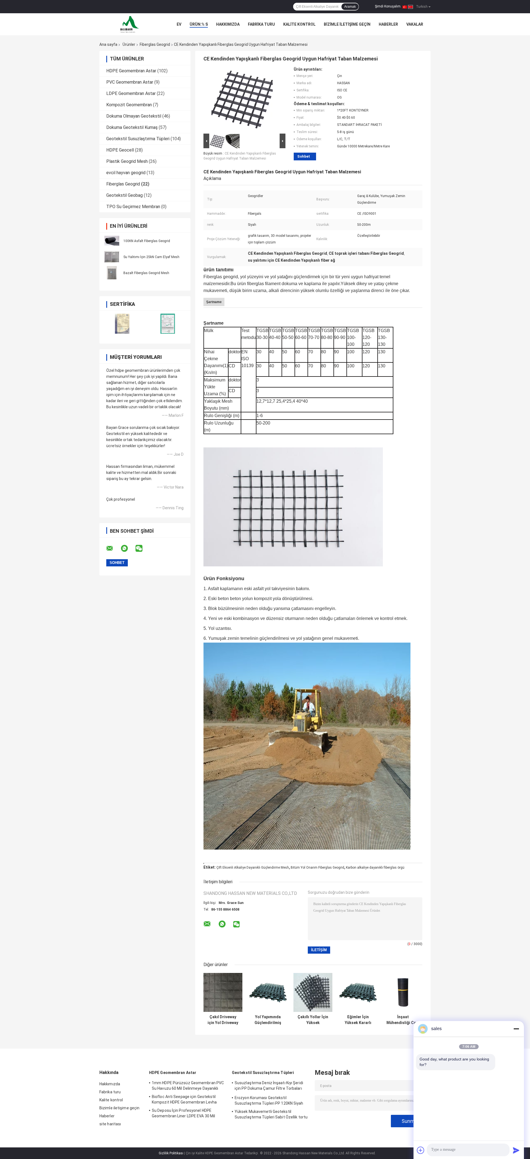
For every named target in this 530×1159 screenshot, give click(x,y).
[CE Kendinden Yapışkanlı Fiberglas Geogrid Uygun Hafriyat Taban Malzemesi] (242, 99)
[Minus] (516, 1028)
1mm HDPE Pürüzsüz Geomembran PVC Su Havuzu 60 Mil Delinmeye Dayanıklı (188, 1086)
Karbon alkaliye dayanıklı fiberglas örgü (375, 867)
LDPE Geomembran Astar (131, 93)
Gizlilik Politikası (171, 1153)
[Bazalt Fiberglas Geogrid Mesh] (111, 272)
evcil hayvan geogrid (125, 172)
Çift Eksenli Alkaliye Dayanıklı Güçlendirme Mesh (252, 867)
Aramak (350, 7)
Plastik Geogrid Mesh (127, 161)
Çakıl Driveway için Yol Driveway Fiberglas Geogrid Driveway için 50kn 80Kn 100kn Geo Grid (223, 1020)
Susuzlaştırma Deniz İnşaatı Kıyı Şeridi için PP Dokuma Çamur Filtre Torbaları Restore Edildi (269, 1086)
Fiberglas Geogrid (155, 44)
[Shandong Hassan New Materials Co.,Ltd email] (113, 548)
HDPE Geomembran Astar (131, 70)
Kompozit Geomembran (129, 104)
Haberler (388, 24)
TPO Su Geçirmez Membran (133, 206)
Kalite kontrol (299, 24)
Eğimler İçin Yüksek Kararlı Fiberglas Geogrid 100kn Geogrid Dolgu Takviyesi (358, 1020)
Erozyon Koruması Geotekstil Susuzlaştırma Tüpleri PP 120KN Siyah (269, 1100)
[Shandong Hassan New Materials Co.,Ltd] (129, 24)
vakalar (414, 24)
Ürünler (129, 44)
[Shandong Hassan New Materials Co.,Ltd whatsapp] (128, 548)
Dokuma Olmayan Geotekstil (133, 116)
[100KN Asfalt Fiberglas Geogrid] (111, 240)
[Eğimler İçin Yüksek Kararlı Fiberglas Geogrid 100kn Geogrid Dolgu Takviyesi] (357, 992)
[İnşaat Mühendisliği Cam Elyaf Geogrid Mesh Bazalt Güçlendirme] (402, 992)
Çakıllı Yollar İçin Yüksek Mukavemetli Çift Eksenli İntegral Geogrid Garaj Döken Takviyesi (313, 1020)
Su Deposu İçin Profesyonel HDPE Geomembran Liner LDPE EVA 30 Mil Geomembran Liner (183, 1114)
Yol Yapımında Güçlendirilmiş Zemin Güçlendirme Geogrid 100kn (268, 1020)
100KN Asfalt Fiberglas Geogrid (146, 241)
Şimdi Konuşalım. (388, 6)
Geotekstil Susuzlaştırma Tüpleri (137, 138)
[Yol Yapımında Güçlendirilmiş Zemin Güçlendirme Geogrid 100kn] (267, 992)
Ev (179, 24)
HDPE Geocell (120, 150)
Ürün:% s (199, 24)
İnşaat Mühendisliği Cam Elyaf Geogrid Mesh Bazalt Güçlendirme (402, 1020)
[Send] (516, 1150)
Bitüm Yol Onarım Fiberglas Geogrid (317, 867)
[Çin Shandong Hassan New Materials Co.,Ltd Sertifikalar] (122, 324)
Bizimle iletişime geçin (347, 24)
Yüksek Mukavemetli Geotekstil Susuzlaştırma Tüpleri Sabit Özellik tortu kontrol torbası (271, 1115)
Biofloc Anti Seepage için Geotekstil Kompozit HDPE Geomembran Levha (184, 1099)
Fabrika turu (261, 24)
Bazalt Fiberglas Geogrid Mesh (146, 273)
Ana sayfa (108, 44)
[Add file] (421, 1150)
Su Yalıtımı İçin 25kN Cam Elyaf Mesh (151, 257)
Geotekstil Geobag (124, 195)
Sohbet (303, 156)
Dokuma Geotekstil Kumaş (132, 127)
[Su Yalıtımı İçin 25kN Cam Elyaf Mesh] (111, 256)
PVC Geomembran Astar (129, 82)
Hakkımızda (228, 24)
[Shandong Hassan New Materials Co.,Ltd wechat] (142, 548)
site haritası (110, 1124)
